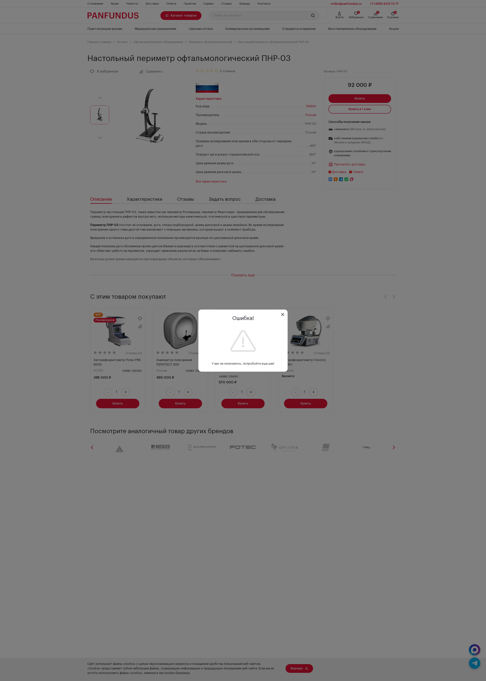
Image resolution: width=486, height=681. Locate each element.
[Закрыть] (282, 314)
